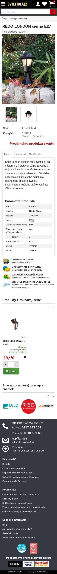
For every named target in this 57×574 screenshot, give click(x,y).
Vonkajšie (26, 133)
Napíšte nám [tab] (35, 154)
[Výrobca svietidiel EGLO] (10, 406)
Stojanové (37, 136)
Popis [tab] (7, 154)
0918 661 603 (27, 433)
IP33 (31, 220)
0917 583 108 (26, 427)
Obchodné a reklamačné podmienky (20, 494)
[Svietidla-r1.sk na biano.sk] (33, 548)
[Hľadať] (53, 12)
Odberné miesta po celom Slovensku (20, 477)
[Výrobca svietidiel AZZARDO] (46, 406)
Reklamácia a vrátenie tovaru (17, 503)
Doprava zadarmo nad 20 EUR (17, 472)
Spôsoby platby (10, 498)
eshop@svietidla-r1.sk (23, 442)
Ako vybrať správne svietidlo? (17, 529)
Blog (4, 524)
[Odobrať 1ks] (5, 364)
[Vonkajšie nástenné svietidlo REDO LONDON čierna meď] (15, 325)
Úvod (4, 19)
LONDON (28, 128)
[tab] (7, 154)
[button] (49, 307)
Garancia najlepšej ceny (14, 481)
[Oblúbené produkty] (44, 4)
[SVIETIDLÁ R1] (17, 4)
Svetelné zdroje (10, 533)
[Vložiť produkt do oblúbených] (25, 357)
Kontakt (6, 464)
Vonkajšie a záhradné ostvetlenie (18, 537)
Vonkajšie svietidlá (18, 19)
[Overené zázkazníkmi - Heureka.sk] (22, 548)
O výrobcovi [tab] (20, 154)
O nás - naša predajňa (13, 468)
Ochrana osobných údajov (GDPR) (19, 511)
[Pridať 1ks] (16, 364)
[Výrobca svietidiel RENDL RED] (28, 406)
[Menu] (4, 4)
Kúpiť (12, 371)
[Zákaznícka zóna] (38, 4)
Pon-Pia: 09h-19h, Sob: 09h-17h (28, 450)
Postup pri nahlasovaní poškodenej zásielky (24, 507)
